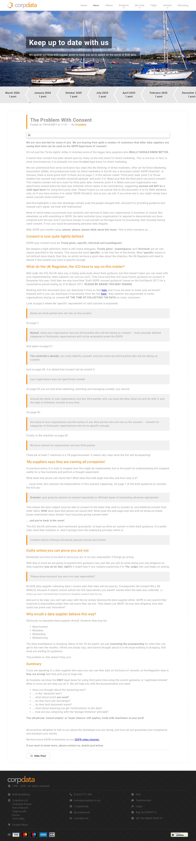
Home (84, 5)
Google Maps (20, 824)
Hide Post (40, 755)
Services (139, 5)
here (104, 290)
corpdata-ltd (81, 818)
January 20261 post (42, 94)
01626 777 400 (83, 794)
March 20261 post (12, 94)
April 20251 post (129, 94)
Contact (167, 5)
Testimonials (143, 800)
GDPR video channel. (87, 739)
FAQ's (154, 5)
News (96, 5)
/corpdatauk (81, 806)
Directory (183, 5)
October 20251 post (74, 94)
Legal (139, 806)
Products (124, 5)
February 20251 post (158, 94)
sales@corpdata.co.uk (87, 800)
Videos (109, 5)
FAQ (138, 794)
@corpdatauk (82, 812)
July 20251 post (102, 94)
